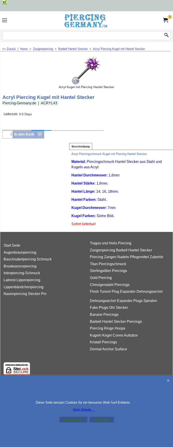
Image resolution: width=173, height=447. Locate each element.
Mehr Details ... (84, 409)
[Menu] (4, 21)
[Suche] (166, 35)
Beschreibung (81, 146)
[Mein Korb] (165, 20)
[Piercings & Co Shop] (85, 20)
